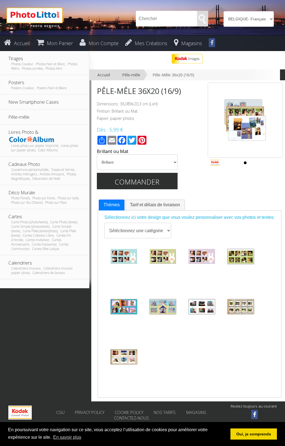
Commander (137, 181)
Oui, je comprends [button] (253, 434)
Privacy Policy (89, 412)
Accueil (103, 74)
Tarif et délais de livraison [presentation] (155, 204)
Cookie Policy (129, 412)
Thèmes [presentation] (112, 204)
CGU (60, 412)
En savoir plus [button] (67, 437)
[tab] (111, 205)
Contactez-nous (131, 418)
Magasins (196, 412)
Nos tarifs (165, 412)
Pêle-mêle (131, 74)
